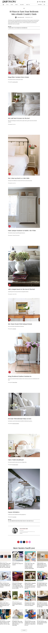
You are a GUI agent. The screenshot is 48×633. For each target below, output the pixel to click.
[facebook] (2, 15)
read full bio (21, 533)
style (7, 4)
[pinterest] (2, 12)
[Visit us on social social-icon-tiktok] (37, 1)
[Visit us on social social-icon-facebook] (40, 1)
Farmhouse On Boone (15, 423)
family (16, 4)
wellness (22, 4)
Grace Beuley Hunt (21, 17)
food (12, 4)
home (24, 8)
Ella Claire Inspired (15, 464)
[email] (2, 22)
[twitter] (2, 17)
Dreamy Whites (14, 382)
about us (28, 4)
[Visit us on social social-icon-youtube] (44, 1)
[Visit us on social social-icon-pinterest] (39, 1)
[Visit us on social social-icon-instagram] (42, 1)
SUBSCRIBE (40, 4)
